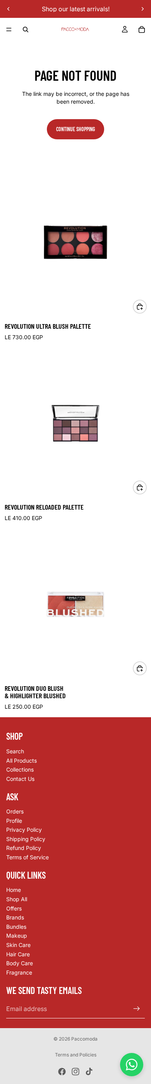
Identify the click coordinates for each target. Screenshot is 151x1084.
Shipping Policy (25, 839)
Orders (15, 811)
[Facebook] (62, 1071)
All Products (21, 760)
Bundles (16, 926)
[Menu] (9, 29)
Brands (15, 917)
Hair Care (18, 953)
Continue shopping (75, 129)
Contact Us (20, 778)
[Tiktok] (89, 1071)
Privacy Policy (24, 829)
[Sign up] (137, 1009)
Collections (20, 769)
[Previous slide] (8, 8)
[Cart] (141, 29)
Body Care (19, 963)
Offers (14, 908)
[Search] (25, 29)
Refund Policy (23, 848)
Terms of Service (27, 857)
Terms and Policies (75, 1055)
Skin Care (18, 945)
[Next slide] (142, 8)
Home (13, 889)
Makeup (16, 935)
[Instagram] (75, 1071)
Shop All (16, 899)
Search (15, 751)
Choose (146, 306)
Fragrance (19, 972)
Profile (14, 820)
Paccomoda (84, 1039)
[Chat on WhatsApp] (131, 1064)
